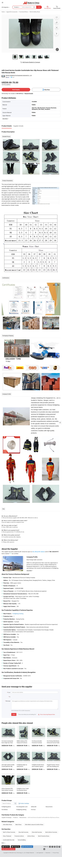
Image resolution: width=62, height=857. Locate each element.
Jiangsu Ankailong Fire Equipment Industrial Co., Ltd (18, 75)
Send (14, 714)
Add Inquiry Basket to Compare (31, 62)
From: (9, 692)
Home (3, 12)
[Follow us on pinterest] (59, 846)
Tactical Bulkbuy (22, 840)
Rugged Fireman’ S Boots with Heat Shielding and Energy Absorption (53, 766)
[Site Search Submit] (39, 7)
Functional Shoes (23, 12)
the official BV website (39, 551)
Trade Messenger (27, 846)
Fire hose (33, 809)
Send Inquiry (16, 89)
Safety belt (33, 806)
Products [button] (16, 7)
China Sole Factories (37, 832)
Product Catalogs (24, 803)
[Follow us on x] (52, 846)
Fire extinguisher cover (22, 806)
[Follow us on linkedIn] (44, 849)
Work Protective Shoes (43, 836)
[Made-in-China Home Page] (31, 2)
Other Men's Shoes (7, 824)
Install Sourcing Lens (9, 849)
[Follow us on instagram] (55, 846)
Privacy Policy (56, 852)
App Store (5, 846)
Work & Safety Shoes (35, 12)
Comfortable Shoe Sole (8, 840)
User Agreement (39, 852)
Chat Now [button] (47, 89)
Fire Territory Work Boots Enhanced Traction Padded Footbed (53, 742)
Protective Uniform (19, 836)
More (3, 843)
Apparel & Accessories (11, 12)
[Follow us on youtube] (57, 846)
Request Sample (29, 93)
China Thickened (7, 836)
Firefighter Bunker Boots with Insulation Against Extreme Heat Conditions (38, 766)
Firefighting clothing (21, 809)
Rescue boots (49, 806)
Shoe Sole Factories (23, 832)
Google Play (15, 846)
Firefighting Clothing (18, 613)
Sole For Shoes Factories (9, 832)
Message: (8, 701)
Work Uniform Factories (51, 832)
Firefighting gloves (6, 806)
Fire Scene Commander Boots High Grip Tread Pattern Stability (7, 742)
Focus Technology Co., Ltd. (20, 852)
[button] (2, 2)
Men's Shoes (18, 824)
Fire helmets (5, 809)
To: (9, 696)
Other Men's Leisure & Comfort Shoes (34, 824)
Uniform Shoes (31, 836)
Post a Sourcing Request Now (46, 714)
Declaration (47, 852)
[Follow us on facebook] (50, 846)
